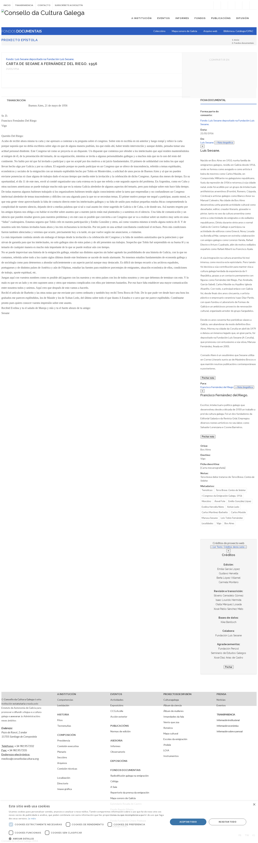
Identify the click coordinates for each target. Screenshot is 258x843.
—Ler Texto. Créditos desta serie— (228, 547)
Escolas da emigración (175, 739)
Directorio (62, 783)
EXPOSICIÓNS (118, 760)
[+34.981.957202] (245, 5)
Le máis (32, 818)
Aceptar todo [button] (188, 821)
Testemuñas (64, 725)
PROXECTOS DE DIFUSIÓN (177, 694)
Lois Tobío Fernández (232, 517)
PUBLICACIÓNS (119, 725)
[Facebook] (217, 5)
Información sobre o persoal (229, 731)
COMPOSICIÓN (66, 734)
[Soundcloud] (231, 5)
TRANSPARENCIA (226, 714)
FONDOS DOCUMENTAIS (125, 769)
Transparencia (24, 5)
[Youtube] (238, 5)
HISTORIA (63, 714)
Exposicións (116, 705)
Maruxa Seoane (210, 517)
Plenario (61, 751)
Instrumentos (171, 755)
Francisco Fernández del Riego (216, 387)
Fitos (60, 720)
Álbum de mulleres (173, 710)
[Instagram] (209, 5)
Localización (63, 777)
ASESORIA (116, 740)
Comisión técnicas (67, 768)
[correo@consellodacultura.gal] (253, 5)
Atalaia (167, 744)
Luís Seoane (207, 142)
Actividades (116, 699)
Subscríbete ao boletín (69, 5)
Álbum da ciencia (172, 705)
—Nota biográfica (224, 142)
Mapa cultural (170, 733)
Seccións (62, 757)
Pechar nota (208, 378)
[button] (86, 838)
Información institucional (228, 720)
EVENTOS (116, 694)
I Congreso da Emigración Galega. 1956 (222, 495)
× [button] (254, 804)
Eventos (221, 705)
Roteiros (168, 727)
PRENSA (221, 694)
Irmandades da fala (173, 716)
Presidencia (63, 740)
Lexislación (63, 705)
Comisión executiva (68, 746)
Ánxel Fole (219, 501)
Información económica (227, 725)
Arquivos (62, 762)
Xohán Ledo (233, 506)
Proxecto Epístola (19, 40)
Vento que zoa (171, 722)
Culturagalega (171, 699)
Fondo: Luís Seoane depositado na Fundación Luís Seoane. (40, 59)
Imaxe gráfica (64, 788)
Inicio (7, 5)
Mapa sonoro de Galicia (123, 798)
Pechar (228, 667)
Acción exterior (118, 716)
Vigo (219, 523)
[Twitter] (224, 5)
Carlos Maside (238, 512)
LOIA (166, 750)
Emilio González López (239, 501)
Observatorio (117, 751)
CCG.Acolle (116, 710)
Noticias (221, 699)
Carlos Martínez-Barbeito (215, 512)
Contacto (44, 5)
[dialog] (129, 822)
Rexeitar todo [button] (227, 821)
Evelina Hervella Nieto (213, 506)
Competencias (65, 699)
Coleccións (159, 31)
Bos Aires (229, 523)
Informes (115, 746)
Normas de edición (120, 731)
